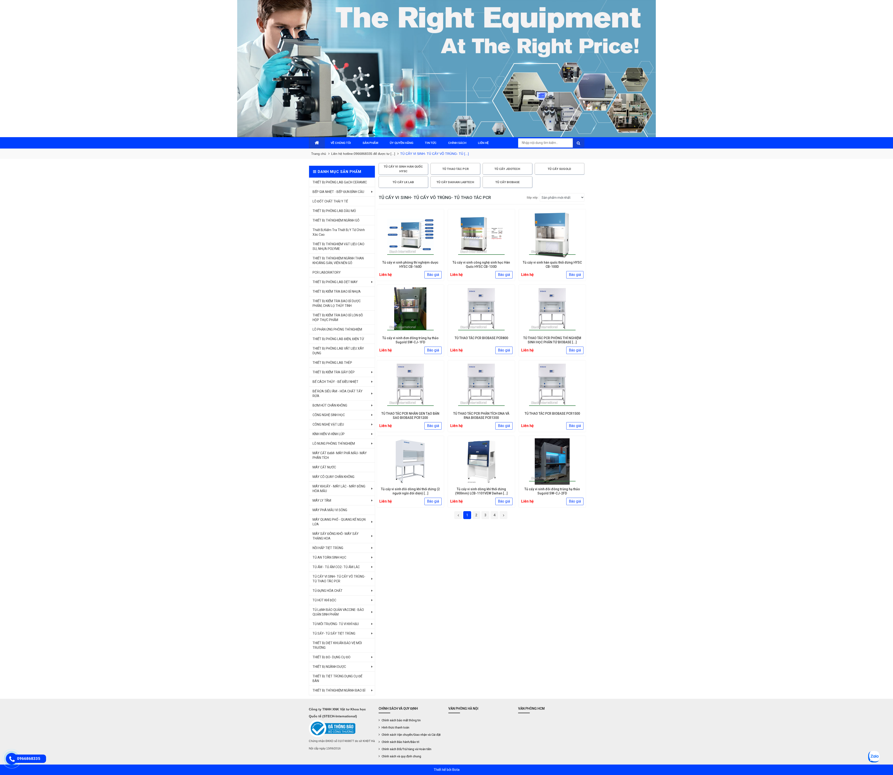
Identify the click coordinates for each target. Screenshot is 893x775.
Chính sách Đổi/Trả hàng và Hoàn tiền (406, 749)
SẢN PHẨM (370, 143)
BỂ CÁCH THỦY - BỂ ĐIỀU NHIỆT (335, 382)
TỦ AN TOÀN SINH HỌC (329, 557)
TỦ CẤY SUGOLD (559, 169)
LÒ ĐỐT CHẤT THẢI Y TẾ (330, 201)
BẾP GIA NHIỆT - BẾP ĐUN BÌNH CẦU (338, 192)
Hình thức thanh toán (395, 727)
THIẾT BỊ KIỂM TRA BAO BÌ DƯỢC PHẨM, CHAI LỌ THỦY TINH (337, 303)
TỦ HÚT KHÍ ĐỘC (324, 600)
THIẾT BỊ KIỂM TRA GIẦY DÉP (334, 372)
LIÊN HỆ (483, 143)
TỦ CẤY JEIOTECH (507, 169)
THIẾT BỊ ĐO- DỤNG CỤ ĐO (331, 657)
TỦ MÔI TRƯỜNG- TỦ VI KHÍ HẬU (336, 624)
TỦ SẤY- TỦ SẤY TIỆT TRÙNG (334, 633)
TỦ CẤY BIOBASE (507, 182)
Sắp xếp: (532, 197)
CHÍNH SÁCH (457, 143)
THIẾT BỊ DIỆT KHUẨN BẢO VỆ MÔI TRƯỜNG (337, 645)
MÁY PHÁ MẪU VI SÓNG (330, 510)
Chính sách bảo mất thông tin (401, 720)
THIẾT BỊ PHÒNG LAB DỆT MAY (335, 282)
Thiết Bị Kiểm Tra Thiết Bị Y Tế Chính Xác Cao (339, 232)
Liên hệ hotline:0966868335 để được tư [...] (363, 154)
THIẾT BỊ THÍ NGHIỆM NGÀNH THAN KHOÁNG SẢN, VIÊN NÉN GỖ (338, 260)
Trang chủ (318, 154)
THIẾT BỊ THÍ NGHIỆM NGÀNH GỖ (336, 220)
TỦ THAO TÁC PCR (455, 169)
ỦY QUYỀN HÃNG (401, 143)
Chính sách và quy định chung (401, 756)
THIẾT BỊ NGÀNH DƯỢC (329, 667)
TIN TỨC (431, 143)
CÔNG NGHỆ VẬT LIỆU (328, 424)
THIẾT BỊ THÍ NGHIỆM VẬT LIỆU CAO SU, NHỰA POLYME (338, 246)
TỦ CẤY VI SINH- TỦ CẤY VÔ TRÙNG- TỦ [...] (434, 154)
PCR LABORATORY (327, 272)
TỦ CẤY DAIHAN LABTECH (455, 182)
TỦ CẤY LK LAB (403, 182)
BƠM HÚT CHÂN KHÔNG (330, 405)
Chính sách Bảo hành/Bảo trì (400, 742)
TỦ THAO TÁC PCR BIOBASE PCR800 (481, 338)
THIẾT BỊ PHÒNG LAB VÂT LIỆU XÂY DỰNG (338, 351)
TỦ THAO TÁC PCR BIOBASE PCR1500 (552, 413)
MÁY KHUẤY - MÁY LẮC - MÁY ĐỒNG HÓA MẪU (339, 488)
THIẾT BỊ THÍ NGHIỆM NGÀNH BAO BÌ (339, 690)
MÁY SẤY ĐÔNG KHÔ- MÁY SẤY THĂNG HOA (336, 536)
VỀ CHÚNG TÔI (341, 143)
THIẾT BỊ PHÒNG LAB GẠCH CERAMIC (340, 182)
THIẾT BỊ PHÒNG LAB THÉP (332, 362)
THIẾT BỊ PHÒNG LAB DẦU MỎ (334, 211)
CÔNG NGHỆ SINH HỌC (329, 415)
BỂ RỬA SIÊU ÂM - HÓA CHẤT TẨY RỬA (338, 393)
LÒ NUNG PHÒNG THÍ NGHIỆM (334, 443)
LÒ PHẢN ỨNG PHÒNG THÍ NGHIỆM (337, 329)
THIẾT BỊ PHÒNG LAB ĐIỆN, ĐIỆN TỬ (338, 339)
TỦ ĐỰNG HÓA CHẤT (328, 591)
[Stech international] (446, 68)
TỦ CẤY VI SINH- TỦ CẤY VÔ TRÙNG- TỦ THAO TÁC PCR (339, 579)
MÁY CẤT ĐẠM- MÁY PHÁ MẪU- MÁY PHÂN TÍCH (340, 455)
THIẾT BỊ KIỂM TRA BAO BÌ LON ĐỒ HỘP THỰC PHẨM (338, 317)
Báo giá (433, 274)
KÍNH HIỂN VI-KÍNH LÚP (329, 434)
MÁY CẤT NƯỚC (324, 467)
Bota (456, 770)
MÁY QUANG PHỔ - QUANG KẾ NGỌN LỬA (339, 522)
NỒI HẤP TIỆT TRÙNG (328, 548)
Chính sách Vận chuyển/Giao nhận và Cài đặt (411, 734)
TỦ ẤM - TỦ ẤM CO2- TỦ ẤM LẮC (336, 567)
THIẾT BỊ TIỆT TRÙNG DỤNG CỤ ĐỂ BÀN (337, 678)
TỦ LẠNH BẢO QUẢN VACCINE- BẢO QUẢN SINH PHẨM (338, 612)
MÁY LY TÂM (322, 500)
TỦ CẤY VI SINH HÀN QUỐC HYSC (403, 169)
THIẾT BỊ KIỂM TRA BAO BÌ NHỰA (337, 291)
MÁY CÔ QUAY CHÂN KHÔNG (333, 477)
